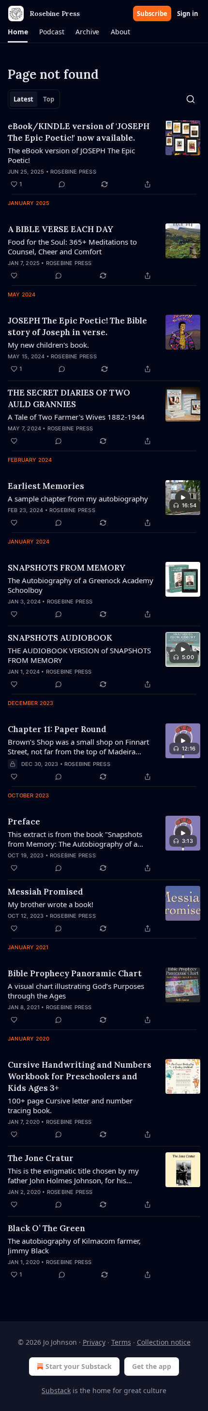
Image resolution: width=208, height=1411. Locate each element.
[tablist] (34, 99)
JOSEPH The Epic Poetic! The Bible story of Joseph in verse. (77, 326)
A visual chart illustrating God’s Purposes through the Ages (76, 990)
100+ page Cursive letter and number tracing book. (70, 1105)
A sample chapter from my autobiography (78, 498)
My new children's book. (48, 345)
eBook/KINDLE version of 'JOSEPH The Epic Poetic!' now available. (78, 132)
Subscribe (152, 13)
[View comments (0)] (62, 184)
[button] (17, 32)
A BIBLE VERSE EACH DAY (60, 229)
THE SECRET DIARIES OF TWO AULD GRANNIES (69, 398)
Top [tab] (48, 99)
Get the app (151, 1366)
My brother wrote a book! (50, 904)
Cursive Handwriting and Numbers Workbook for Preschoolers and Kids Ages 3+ (79, 1076)
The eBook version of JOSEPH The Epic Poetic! (71, 155)
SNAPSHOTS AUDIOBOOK (60, 637)
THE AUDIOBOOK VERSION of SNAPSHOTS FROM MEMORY (79, 655)
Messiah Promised (45, 891)
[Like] (14, 275)
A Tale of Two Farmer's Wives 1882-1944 (76, 417)
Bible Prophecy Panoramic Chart (75, 973)
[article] (104, 155)
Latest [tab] (23, 99)
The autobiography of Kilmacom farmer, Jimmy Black (74, 1245)
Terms (121, 1342)
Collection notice (164, 1342)
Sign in (187, 13)
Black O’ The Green (46, 1228)
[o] (183, 497)
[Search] (190, 99)
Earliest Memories (46, 486)
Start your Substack (78, 1366)
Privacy (94, 1342)
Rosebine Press (73, 171)
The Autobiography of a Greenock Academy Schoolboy (80, 585)
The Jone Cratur (41, 1158)
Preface (24, 821)
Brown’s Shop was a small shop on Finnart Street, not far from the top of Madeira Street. (78, 746)
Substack (56, 1390)
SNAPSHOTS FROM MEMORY (66, 567)
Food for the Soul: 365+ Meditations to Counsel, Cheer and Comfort (72, 246)
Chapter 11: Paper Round (57, 729)
